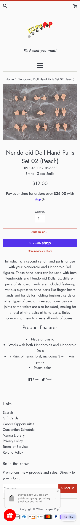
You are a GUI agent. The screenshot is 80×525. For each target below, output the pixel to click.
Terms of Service (15, 446)
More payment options (40, 251)
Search (8, 412)
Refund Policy (13, 452)
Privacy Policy (13, 440)
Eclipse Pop (52, 509)
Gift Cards (10, 418)
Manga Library (14, 435)
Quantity (40, 212)
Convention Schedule (19, 429)
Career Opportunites (18, 423)
